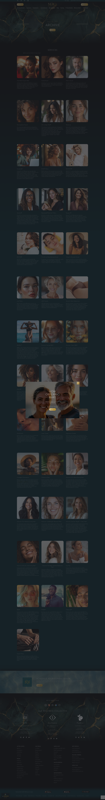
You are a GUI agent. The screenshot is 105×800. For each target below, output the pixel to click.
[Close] (78, 383)
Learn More (52, 409)
